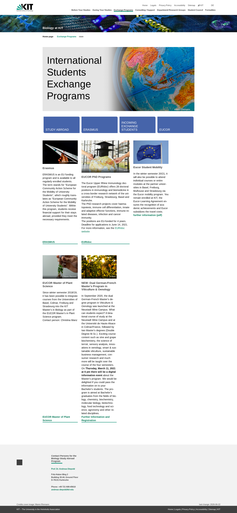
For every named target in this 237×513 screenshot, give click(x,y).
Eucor (164, 129)
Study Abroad (57, 129)
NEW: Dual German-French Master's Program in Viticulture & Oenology (98, 286)
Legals (153, 5)
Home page (48, 37)
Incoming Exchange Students (129, 126)
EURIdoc (86, 242)
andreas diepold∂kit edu (62, 490)
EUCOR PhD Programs (96, 176)
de (212, 5)
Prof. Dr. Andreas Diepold (63, 469)
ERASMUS (49, 242)
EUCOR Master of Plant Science (56, 419)
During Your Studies (102, 10)
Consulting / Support (145, 10)
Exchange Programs (123, 10)
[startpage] (219, 10)
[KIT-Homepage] (25, 7)
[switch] (219, 5)
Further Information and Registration (95, 419)
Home (145, 5)
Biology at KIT (53, 28)
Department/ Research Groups (171, 10)
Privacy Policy (165, 5)
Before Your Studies (80, 10)
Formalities (210, 10)
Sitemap (191, 5)
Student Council (195, 10)
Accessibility (179, 5)
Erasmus (90, 129)
